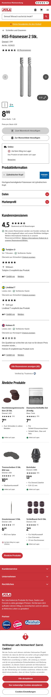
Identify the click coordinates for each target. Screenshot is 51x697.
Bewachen (12, 160)
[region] (25, 663)
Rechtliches (8, 584)
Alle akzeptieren (25, 679)
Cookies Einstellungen (25, 692)
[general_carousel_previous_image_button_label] (5, 77)
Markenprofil (9, 202)
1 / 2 (40, 98)
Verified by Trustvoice (24, 374)
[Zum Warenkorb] (41, 10)
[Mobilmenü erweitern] (48, 10)
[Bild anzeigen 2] (11, 105)
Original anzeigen (28, 257)
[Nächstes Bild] (46, 77)
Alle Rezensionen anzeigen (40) (25, 366)
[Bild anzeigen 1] (5, 105)
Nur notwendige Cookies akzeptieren (25, 685)
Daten (5, 194)
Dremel (5, 42)
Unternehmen (9, 576)
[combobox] (25, 16)
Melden (21, 276)
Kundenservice (9, 569)
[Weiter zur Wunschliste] (35, 10)
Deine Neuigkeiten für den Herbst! (27, 24)
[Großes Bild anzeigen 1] (25, 77)
